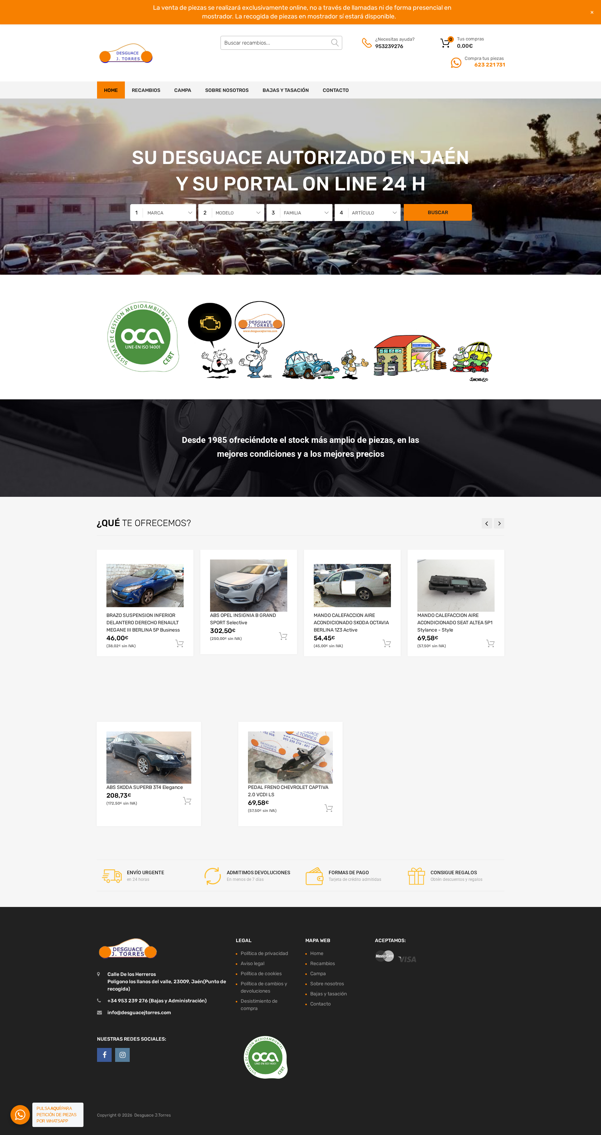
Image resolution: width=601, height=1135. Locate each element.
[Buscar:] (281, 43)
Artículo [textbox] (363, 213)
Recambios (146, 90)
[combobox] (163, 212)
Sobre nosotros (227, 90)
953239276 (389, 46)
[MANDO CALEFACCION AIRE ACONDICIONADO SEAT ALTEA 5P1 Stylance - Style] (456, 586)
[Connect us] (104, 1055)
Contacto (336, 90)
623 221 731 (489, 65)
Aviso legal (252, 963)
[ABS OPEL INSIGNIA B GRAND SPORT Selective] (248, 586)
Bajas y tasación (286, 90)
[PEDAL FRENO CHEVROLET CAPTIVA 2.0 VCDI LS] (290, 758)
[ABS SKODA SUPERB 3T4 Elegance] (148, 757)
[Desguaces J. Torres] (126, 53)
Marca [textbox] (155, 213)
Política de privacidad (264, 953)
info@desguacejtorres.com (139, 1013)
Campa (182, 90)
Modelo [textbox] (225, 213)
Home (111, 90)
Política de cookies (261, 974)
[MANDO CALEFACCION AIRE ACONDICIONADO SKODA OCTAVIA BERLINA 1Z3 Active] (352, 586)
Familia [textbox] (292, 213)
